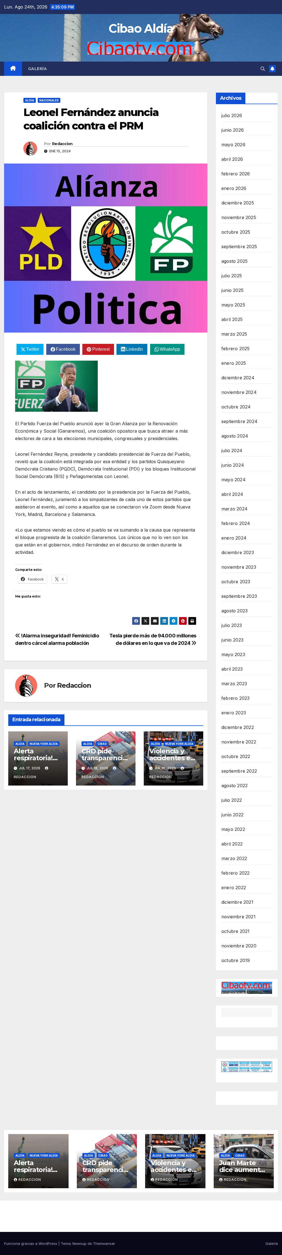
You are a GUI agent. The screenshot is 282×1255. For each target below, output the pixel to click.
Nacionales (49, 100)
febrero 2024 (235, 523)
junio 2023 (232, 640)
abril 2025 (232, 319)
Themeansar (104, 1243)
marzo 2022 (234, 858)
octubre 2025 (235, 232)
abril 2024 (232, 494)
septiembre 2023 (239, 596)
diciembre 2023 (237, 552)
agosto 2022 (234, 785)
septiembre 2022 (239, 771)
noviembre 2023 (238, 567)
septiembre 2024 (239, 421)
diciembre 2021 (237, 902)
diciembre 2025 (237, 203)
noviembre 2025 (238, 217)
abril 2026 (232, 159)
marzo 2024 (234, 509)
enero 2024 (233, 538)
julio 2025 (231, 275)
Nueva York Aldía (44, 743)
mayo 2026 (233, 144)
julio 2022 (231, 800)
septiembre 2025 (239, 246)
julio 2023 (231, 625)
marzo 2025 (234, 334)
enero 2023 (233, 712)
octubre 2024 (236, 407)
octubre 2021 (235, 931)
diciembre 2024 (237, 377)
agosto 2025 (234, 261)
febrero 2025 (235, 348)
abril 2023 (232, 669)
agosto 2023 (234, 610)
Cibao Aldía (141, 28)
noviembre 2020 (238, 946)
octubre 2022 (235, 756)
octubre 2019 (235, 960)
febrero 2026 (235, 173)
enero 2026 (233, 188)
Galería (37, 68)
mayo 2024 (233, 479)
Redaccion (62, 143)
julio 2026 (231, 115)
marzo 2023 (234, 683)
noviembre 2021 (238, 916)
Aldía (29, 100)
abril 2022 (232, 844)
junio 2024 (232, 465)
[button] (263, 68)
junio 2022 (232, 814)
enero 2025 (233, 363)
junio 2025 (232, 290)
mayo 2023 (233, 654)
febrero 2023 (235, 698)
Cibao (102, 743)
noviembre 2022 (238, 742)
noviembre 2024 (239, 392)
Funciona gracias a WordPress (31, 1243)
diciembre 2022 (237, 727)
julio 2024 (231, 450)
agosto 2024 (234, 436)
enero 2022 (233, 887)
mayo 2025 (233, 305)
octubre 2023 (235, 581)
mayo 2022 (233, 829)
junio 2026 (232, 130)
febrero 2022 (235, 873)
